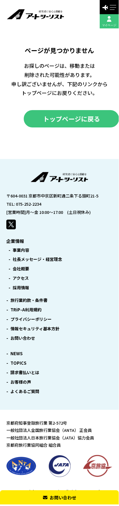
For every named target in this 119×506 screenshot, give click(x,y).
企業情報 (15, 241)
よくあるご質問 (24, 391)
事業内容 (21, 250)
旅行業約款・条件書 (28, 300)
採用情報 (21, 287)
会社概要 (21, 269)
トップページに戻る (71, 118)
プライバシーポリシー (31, 319)
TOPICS (18, 363)
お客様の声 (20, 382)
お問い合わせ (22, 338)
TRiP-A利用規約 (25, 310)
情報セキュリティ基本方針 (35, 329)
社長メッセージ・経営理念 (37, 259)
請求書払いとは (24, 372)
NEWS (16, 353)
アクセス (21, 278)
